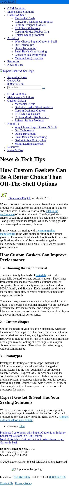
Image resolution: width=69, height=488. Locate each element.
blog (22, 426)
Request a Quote (17, 77)
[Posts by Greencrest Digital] (4, 198)
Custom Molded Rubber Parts (32, 31)
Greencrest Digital (20, 198)
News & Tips (15, 64)
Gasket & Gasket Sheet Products (34, 21)
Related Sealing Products (29, 34)
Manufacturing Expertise (29, 58)
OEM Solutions (16, 8)
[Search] (43, 88)
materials (41, 275)
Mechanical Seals (25, 18)
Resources (13, 61)
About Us (13, 38)
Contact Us (13, 80)
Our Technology (24, 44)
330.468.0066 (22, 477)
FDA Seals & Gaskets (27, 28)
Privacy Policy (23, 483)
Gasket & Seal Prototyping (30, 54)
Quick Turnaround (25, 48)
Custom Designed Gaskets (30, 24)
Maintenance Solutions (20, 11)
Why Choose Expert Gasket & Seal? (36, 41)
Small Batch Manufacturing (31, 51)
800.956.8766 (15, 83)
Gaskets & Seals (16, 15)
